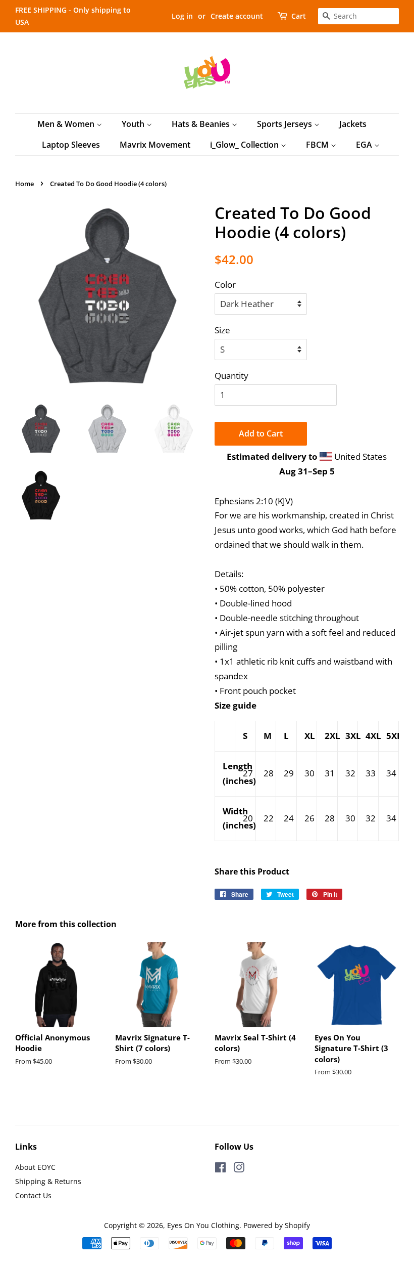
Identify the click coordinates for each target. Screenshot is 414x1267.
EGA (365, 144)
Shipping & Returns (48, 1181)
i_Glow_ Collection (245, 144)
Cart (298, 16)
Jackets (353, 123)
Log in (182, 16)
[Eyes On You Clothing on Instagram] (238, 1169)
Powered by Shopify (276, 1225)
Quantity (231, 375)
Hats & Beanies (202, 123)
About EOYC (35, 1167)
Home (24, 183)
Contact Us (33, 1195)
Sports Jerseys (285, 123)
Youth (134, 123)
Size (222, 330)
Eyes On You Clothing (203, 1225)
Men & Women (66, 123)
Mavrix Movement (155, 144)
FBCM (318, 144)
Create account (237, 16)
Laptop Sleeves (71, 144)
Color (225, 284)
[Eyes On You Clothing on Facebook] (220, 1169)
